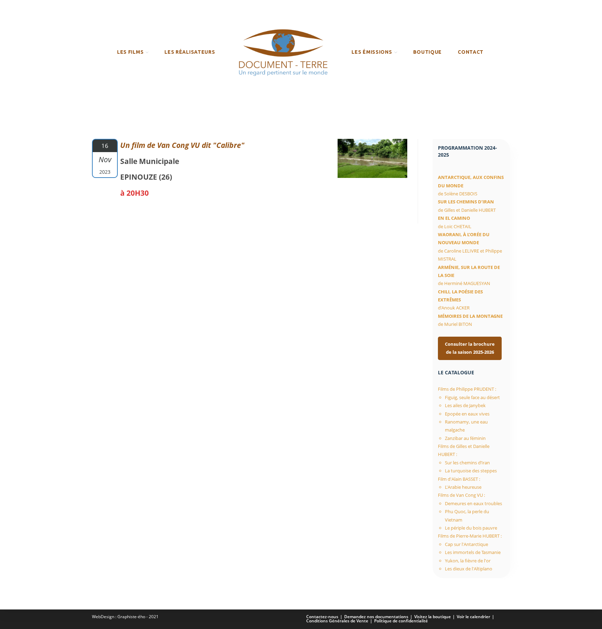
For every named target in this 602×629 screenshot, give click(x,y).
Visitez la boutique (432, 617)
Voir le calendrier (473, 617)
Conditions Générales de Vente (337, 621)
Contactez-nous (322, 617)
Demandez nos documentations (376, 617)
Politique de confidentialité (401, 621)
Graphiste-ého (131, 617)
